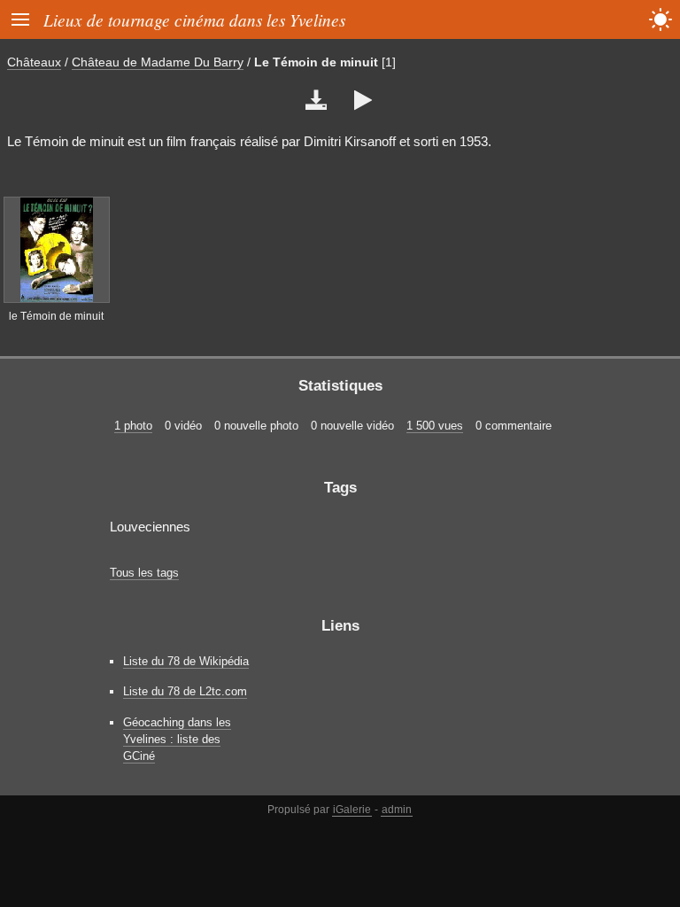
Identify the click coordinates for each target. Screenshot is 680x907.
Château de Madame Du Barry (157, 62)
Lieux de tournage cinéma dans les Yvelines (194, 19)
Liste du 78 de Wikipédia (186, 661)
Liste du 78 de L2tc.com (185, 691)
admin (397, 809)
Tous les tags (144, 572)
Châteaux (34, 62)
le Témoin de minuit (56, 316)
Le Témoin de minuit (316, 62)
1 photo (133, 425)
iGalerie (352, 809)
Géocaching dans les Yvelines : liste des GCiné (177, 739)
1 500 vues (434, 425)
